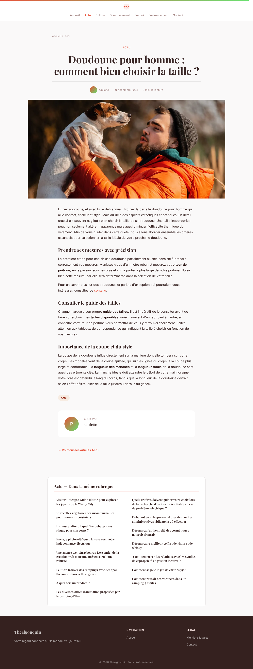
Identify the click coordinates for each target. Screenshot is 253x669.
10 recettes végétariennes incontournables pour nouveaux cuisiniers (85, 515)
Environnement (158, 15)
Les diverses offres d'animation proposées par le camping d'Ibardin (88, 594)
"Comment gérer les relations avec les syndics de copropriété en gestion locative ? (163, 559)
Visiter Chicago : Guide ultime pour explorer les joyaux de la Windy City (87, 502)
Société (178, 15)
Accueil (75, 15)
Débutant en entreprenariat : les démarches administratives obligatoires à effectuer (162, 519)
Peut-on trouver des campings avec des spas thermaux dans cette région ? (86, 572)
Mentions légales (197, 637)
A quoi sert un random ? (73, 583)
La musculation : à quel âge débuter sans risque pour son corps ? (84, 528)
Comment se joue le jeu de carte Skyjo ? (159, 570)
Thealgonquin (27, 632)
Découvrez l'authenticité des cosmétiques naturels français (160, 532)
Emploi (139, 15)
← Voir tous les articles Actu (78, 450)
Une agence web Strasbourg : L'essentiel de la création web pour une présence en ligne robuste (87, 556)
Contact (192, 644)
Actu (88, 15)
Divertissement (120, 15)
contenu (100, 290)
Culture (100, 15)
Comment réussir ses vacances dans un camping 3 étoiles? (159, 581)
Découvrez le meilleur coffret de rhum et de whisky (162, 545)
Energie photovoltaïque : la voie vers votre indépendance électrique (85, 541)
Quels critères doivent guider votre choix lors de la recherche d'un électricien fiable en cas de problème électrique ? (163, 504)
